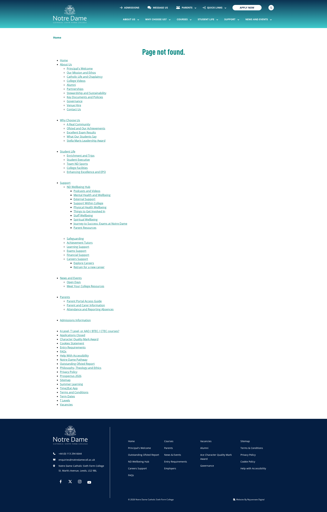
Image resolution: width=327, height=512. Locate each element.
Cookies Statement (72, 343)
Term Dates (67, 396)
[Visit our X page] (70, 482)
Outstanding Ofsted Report (77, 364)
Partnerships (75, 89)
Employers (170, 468)
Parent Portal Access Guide (84, 301)
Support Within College (88, 203)
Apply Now (247, 7)
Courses (182, 19)
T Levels (65, 400)
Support (229, 19)
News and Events (256, 19)
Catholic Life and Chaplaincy (85, 77)
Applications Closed (72, 335)
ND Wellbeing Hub (78, 187)
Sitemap (65, 380)
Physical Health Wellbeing (90, 207)
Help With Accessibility (74, 355)
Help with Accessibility (253, 468)
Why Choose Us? (156, 19)
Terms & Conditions (251, 448)
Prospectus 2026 (70, 376)
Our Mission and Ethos (81, 72)
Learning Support (78, 247)
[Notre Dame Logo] (70, 14)
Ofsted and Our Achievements (86, 128)
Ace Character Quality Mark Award (216, 456)
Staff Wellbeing (83, 215)
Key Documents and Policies (85, 97)
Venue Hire (74, 105)
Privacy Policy (68, 372)
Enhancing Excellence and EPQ (86, 172)
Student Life (206, 19)
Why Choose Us (70, 120)
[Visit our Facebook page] (61, 482)
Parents (186, 7)
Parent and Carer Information (86, 305)
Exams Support (76, 251)
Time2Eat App (69, 388)
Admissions (131, 7)
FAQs (63, 351)
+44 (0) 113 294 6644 (70, 453)
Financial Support (78, 255)
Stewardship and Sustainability (86, 93)
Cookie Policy (247, 461)
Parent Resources (85, 228)
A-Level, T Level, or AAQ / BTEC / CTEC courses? (89, 331)
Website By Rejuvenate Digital (250, 499)
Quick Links (214, 7)
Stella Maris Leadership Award (86, 140)
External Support (84, 199)
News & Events (172, 454)
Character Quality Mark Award (79, 339)
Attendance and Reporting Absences (90, 309)
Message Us (160, 7)
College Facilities (77, 168)
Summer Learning (71, 384)
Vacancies (66, 404)
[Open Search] (271, 7)
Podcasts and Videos (87, 191)
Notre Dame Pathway (73, 360)
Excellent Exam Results (81, 132)
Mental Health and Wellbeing (92, 195)
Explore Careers (84, 263)
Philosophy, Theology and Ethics (80, 368)
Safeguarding (75, 238)
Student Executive (78, 160)
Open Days (74, 282)
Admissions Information (75, 320)
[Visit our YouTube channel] (89, 483)
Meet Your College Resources (85, 286)
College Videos (76, 81)
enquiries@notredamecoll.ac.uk (77, 459)
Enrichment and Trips (81, 155)
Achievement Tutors (80, 243)
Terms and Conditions (74, 392)
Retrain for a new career (89, 267)
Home (64, 60)
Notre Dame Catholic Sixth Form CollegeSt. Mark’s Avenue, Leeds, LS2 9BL (81, 468)
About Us (129, 19)
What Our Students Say (82, 136)
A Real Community (78, 124)
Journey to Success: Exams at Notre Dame (100, 223)
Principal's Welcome (80, 68)
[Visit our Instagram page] (80, 482)
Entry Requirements (73, 347)
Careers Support (77, 259)
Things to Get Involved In (89, 211)
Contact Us (74, 109)
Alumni (71, 85)
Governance (74, 101)
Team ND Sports (77, 164)
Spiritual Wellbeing (86, 219)
